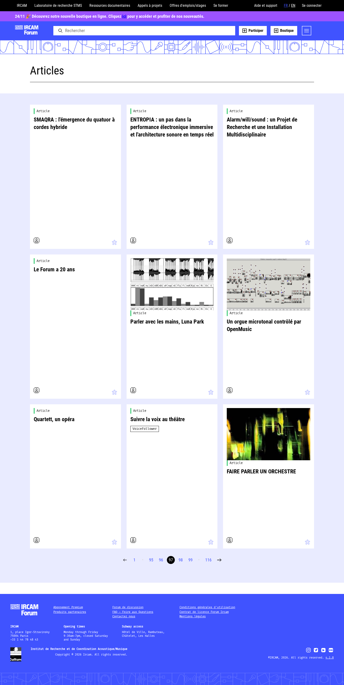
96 (161, 559)
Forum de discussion (127, 607)
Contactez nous (123, 616)
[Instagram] (308, 652)
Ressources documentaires (109, 5)
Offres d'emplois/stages (188, 5)
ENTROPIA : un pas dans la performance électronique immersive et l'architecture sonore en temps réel (172, 127)
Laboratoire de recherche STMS (58, 5)
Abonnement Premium (68, 607)
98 (181, 559)
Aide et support (265, 5)
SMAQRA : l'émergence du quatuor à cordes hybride (74, 123)
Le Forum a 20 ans (54, 269)
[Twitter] (316, 652)
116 (208, 559)
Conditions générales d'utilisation (207, 607)
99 (190, 559)
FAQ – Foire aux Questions (132, 612)
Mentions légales (192, 616)
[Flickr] (331, 652)
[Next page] (219, 560)
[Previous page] (125, 560)
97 (171, 559)
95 (151, 559)
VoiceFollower (144, 428)
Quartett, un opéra (54, 419)
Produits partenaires (69, 612)
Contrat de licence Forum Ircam (204, 612)
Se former (220, 5)
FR (286, 5)
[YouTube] (323, 652)
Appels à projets (150, 5)
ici (124, 16)
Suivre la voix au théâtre (157, 419)
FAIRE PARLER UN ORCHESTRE (261, 471)
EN (293, 5)
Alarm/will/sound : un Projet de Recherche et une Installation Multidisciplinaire (262, 127)
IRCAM (22, 5)
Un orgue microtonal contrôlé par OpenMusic (264, 325)
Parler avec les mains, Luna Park (167, 321)
